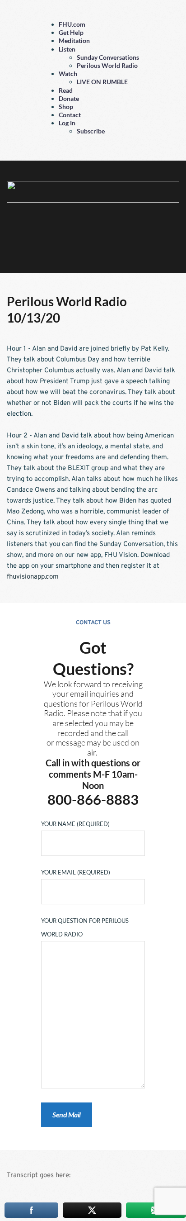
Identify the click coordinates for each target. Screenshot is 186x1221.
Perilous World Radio (107, 65)
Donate (69, 98)
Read (66, 90)
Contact (70, 115)
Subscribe (91, 131)
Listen (67, 49)
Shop (66, 106)
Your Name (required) (75, 823)
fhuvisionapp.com (33, 577)
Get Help (71, 32)
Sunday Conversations (108, 57)
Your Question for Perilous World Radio (85, 927)
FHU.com (72, 24)
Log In (67, 123)
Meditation (74, 40)
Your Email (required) (75, 872)
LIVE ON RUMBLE (102, 82)
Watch (68, 73)
